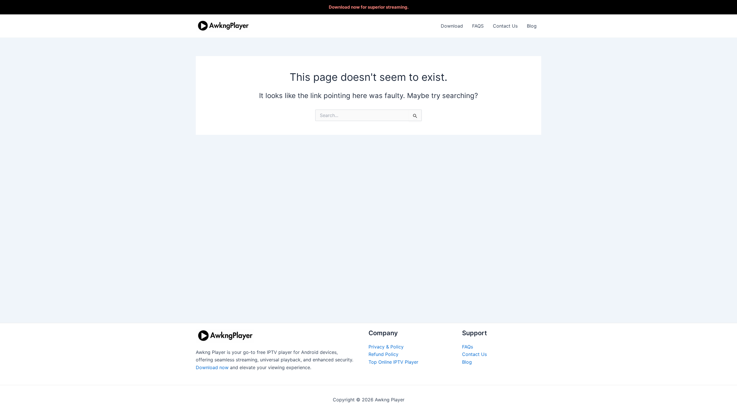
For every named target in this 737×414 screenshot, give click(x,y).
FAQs (467, 347)
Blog (532, 26)
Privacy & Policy (386, 347)
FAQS (478, 26)
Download (452, 26)
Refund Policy (383, 354)
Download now (212, 367)
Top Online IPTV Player (393, 362)
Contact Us (505, 26)
